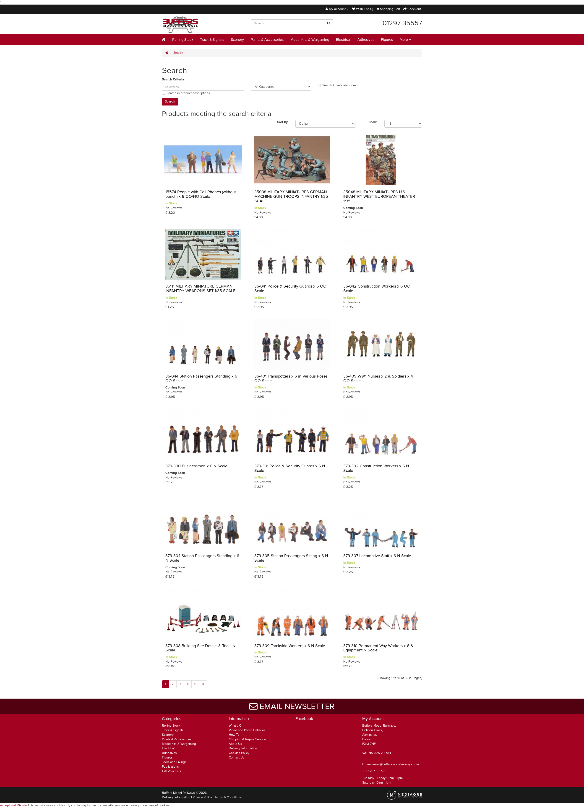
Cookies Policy (239, 753)
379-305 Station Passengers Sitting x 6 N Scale (291, 558)
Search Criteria (173, 79)
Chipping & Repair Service (247, 739)
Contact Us (236, 757)
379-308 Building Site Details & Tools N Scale (200, 648)
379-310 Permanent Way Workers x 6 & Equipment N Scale (378, 648)
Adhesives (365, 39)
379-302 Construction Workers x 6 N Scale (376, 468)
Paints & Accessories (267, 39)
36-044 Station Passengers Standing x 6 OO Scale (201, 378)
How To (234, 735)
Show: (373, 122)
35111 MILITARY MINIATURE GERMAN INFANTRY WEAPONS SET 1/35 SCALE (200, 288)
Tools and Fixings (174, 762)
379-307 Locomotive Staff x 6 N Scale (377, 555)
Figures (387, 39)
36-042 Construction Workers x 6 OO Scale (376, 288)
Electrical (343, 39)
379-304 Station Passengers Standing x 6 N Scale (202, 558)
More (404, 39)
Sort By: (283, 122)
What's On (236, 726)
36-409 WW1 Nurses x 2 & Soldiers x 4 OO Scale (378, 378)
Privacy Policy (202, 797)
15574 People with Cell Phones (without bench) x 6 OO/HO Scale (200, 194)
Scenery (237, 39)
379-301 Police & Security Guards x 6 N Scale (289, 468)
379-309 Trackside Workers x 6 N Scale (289, 645)
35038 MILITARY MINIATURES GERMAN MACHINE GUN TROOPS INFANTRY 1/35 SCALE (291, 196)
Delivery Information (243, 748)
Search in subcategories (339, 85)
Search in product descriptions (188, 93)
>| (203, 684)
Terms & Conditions (228, 797)
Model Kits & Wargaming (309, 39)
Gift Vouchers (171, 771)
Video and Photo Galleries (247, 730)
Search (178, 53)
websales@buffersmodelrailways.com (393, 764)
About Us (235, 744)
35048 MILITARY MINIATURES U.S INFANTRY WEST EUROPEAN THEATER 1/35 (379, 196)
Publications (170, 767)
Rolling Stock (182, 39)
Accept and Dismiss (14, 805)
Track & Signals (212, 39)
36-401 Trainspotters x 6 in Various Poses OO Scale (291, 378)
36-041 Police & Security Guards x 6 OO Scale (290, 288)
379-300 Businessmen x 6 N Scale (196, 465)
